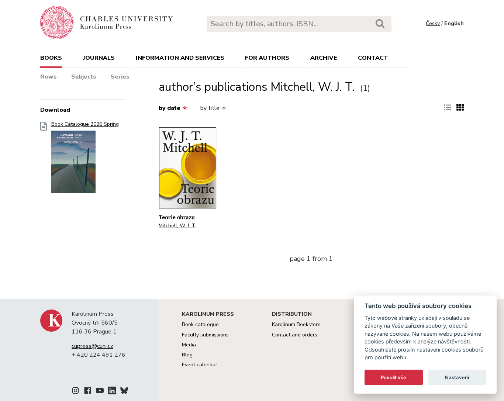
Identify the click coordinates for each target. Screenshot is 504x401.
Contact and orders (294, 334)
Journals (99, 58)
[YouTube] (100, 392)
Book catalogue (200, 324)
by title (210, 108)
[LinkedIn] (112, 392)
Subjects (83, 77)
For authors (267, 58)
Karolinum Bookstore (296, 324)
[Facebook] (88, 392)
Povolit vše (393, 377)
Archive (323, 58)
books (51, 58)
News (48, 77)
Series (120, 77)
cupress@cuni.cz (92, 346)
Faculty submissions (205, 334)
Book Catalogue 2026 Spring (85, 124)
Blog (187, 354)
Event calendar (199, 364)
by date (169, 108)
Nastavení (457, 377)
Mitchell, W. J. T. (177, 225)
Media (189, 344)
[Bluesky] (124, 392)
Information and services (180, 58)
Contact (373, 58)
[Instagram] (75, 392)
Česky (433, 23)
